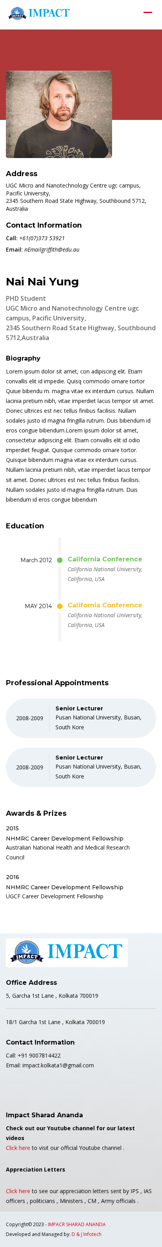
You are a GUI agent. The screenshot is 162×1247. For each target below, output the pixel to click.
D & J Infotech (86, 1234)
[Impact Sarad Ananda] (39, 14)
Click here (18, 1147)
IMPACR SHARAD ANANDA (77, 1224)
